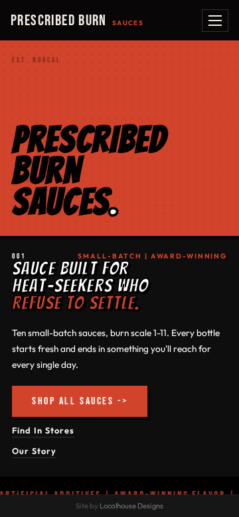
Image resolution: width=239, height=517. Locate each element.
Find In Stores (43, 430)
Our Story (34, 450)
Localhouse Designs (131, 505)
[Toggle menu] (215, 20)
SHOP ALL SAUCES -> (79, 401)
